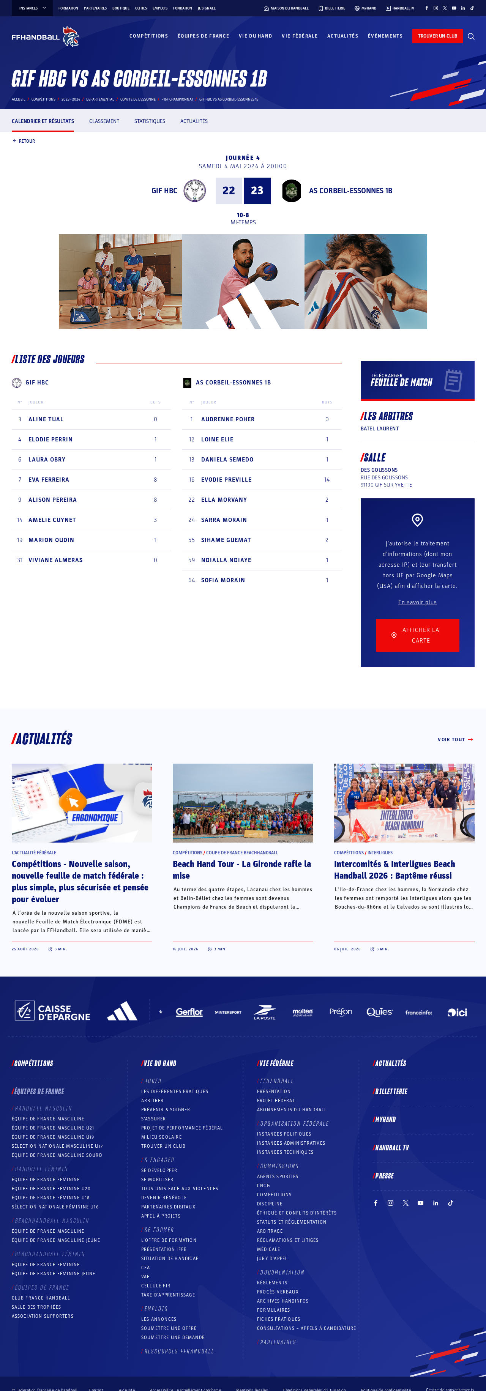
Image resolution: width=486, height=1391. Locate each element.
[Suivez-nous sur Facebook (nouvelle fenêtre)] (426, 8)
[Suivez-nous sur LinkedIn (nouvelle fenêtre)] (463, 8)
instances (28, 8)
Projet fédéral (276, 1100)
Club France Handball (41, 1298)
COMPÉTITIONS (274, 1194)
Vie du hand (255, 36)
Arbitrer (152, 1100)
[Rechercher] (471, 36)
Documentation (282, 1273)
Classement (104, 121)
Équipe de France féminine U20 (51, 1188)
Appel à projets (161, 1216)
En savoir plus (417, 602)
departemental (100, 99)
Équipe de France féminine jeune (54, 1273)
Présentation (274, 1091)
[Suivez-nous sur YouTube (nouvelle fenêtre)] (454, 8)
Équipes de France (203, 36)
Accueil (18, 99)
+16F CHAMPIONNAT (177, 99)
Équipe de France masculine (48, 1119)
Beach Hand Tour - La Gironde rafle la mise (242, 870)
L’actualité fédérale (34, 852)
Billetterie (391, 1092)
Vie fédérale (300, 36)
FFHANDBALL (277, 1081)
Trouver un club (163, 1146)
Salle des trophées (37, 1307)
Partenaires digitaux (168, 1207)
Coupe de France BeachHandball (242, 852)
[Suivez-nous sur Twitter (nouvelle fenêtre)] (445, 8)
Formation (68, 8)
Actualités (342, 36)
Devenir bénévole (164, 1197)
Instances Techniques (285, 1152)
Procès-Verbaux (278, 1292)
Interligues (380, 852)
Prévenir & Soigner (166, 1109)
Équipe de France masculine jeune (56, 1240)
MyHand (386, 1120)
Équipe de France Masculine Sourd (57, 1155)
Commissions (279, 1166)
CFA (145, 1267)
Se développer (159, 1170)
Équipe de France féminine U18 (51, 1197)
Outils (141, 8)
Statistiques (149, 121)
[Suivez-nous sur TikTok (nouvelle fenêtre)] (472, 8)
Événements (385, 36)
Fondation (182, 8)
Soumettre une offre (169, 1328)
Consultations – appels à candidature (306, 1328)
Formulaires (273, 1310)
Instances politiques (284, 1134)
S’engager (160, 1160)
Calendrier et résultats (43, 121)
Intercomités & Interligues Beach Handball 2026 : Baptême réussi (394, 870)
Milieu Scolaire (161, 1137)
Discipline (269, 1204)
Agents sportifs (277, 1176)
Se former (159, 1230)
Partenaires (95, 8)
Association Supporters (43, 1316)
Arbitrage (270, 1231)
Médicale (269, 1249)
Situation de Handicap (170, 1258)
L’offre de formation (169, 1240)
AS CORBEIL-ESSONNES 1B (350, 190)
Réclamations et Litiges (288, 1240)
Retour (27, 140)
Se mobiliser (157, 1179)
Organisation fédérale (294, 1124)
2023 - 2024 (71, 99)
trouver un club (437, 36)
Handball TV (392, 1148)
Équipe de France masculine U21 (53, 1128)
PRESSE (385, 1176)
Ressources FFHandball (180, 1351)
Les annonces (159, 1319)
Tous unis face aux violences (180, 1188)
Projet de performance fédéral (182, 1128)
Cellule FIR (155, 1286)
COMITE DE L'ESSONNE (138, 99)
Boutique (120, 8)
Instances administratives (291, 1143)
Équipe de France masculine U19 (53, 1137)
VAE (145, 1276)
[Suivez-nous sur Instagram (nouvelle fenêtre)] (436, 8)
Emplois (160, 8)
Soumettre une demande (173, 1337)
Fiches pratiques (278, 1319)
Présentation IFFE (163, 1249)
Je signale (207, 8)
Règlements (272, 1282)
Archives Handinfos (283, 1301)
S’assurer (153, 1119)
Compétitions (148, 36)
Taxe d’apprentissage (168, 1295)
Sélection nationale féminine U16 (55, 1207)
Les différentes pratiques (174, 1091)
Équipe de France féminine (46, 1179)
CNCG (263, 1185)
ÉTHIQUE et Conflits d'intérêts (297, 1213)
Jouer (153, 1081)
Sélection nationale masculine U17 (58, 1146)
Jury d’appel (272, 1258)
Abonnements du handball (292, 1109)
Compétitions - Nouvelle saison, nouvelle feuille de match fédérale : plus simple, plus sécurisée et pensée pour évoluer (80, 882)
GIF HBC (164, 190)
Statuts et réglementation (292, 1222)
